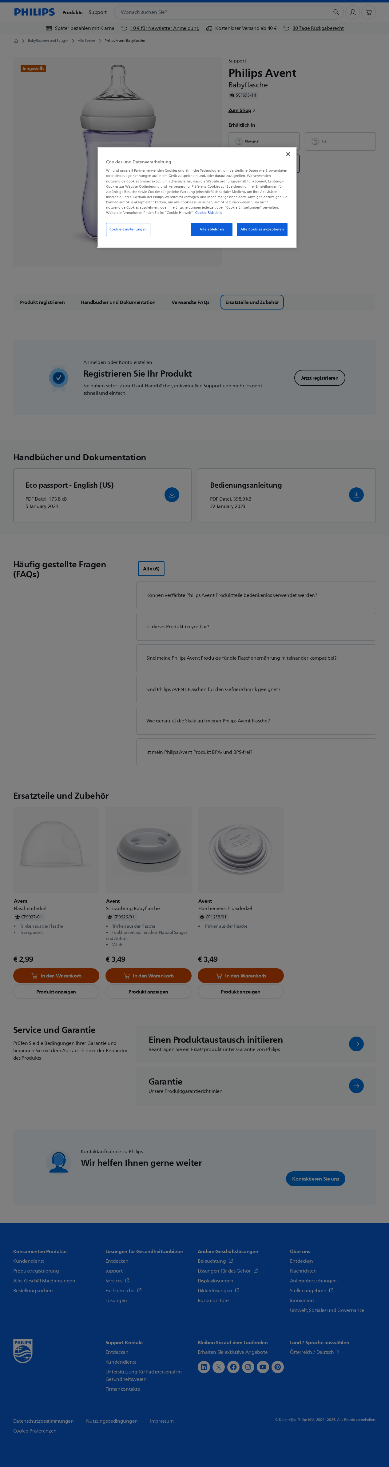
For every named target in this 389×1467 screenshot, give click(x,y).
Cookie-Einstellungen (128, 229)
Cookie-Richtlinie (208, 213)
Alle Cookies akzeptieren (262, 229)
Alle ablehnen (212, 229)
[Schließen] (288, 154)
